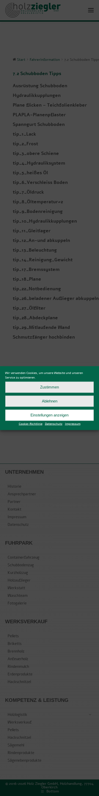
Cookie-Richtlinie (30, 424)
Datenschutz (53, 424)
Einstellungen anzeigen (49, 415)
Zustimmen (49, 387)
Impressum (72, 424)
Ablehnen (49, 401)
